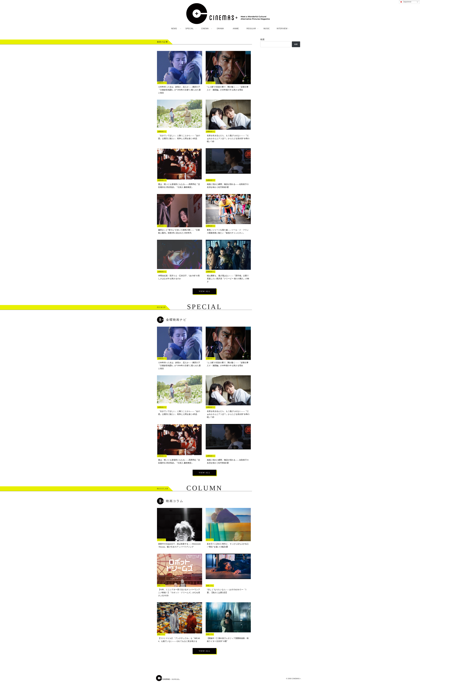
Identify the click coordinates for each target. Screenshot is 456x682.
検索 (262, 39)
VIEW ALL (204, 291)
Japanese (407, 2)
